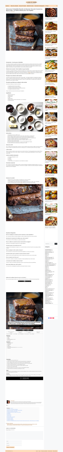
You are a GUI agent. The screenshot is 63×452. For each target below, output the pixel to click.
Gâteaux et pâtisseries (10, 423)
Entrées (46, 267)
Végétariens (47, 300)
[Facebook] (7, 405)
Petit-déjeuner (47, 284)
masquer (11, 408)
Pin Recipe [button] (25, 330)
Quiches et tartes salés (48, 290)
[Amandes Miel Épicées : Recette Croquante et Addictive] (51, 12)
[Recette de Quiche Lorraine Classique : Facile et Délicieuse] (51, 129)
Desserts (46, 266)
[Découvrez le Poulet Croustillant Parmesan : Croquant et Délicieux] (51, 221)
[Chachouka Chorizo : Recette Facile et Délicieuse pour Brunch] (51, 195)
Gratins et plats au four (48, 274)
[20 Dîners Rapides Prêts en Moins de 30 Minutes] (51, 155)
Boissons (46, 253)
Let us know (24, 378)
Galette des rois (47, 270)
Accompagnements (48, 249)
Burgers (46, 254)
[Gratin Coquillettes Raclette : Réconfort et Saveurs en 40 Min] (51, 77)
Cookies (46, 261)
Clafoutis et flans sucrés (49, 258)
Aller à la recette (21, 281)
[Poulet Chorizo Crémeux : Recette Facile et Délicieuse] (51, 25)
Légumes (46, 278)
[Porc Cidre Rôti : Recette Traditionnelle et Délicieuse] (51, 182)
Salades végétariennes (48, 295)
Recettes (7, 5)
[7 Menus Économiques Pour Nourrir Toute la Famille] (51, 51)
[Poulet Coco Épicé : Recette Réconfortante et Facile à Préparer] (51, 90)
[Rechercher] (56, 244)
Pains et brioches (47, 282)
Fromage (46, 269)
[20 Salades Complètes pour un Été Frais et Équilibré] (51, 208)
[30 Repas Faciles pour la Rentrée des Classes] (51, 103)
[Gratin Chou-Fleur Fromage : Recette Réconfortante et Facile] (51, 38)
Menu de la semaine (14, 5)
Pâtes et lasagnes (48, 283)
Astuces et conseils (22, 5)
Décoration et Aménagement (39, 5)
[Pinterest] (6, 405)
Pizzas (46, 286)
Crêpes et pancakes (48, 262)
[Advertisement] (24, 56)
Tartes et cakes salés (48, 299)
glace (21, 182)
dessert (29, 72)
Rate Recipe (31, 330)
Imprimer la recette (28, 281)
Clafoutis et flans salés (48, 257)
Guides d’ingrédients (48, 275)
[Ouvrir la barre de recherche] (57, 6)
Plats (46, 287)
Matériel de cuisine (30, 5)
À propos (47, 5)
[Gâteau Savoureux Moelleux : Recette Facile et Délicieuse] (51, 142)
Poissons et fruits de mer (49, 288)
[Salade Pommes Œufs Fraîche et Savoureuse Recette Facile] (51, 64)
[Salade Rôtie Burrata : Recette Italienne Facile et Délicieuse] (51, 169)
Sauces (46, 296)
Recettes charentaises (48, 292)
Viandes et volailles (48, 303)
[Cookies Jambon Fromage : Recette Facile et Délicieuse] (51, 116)
